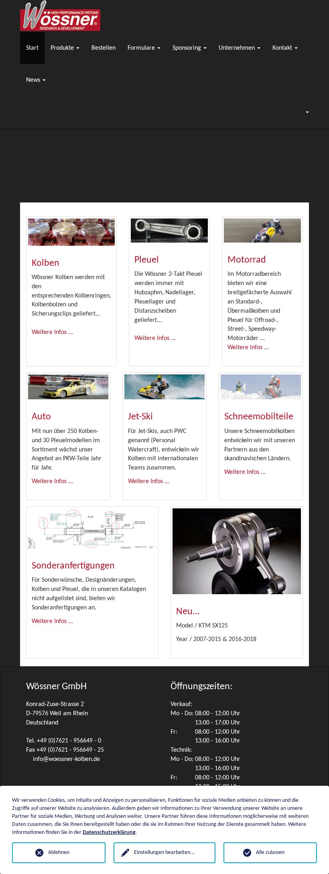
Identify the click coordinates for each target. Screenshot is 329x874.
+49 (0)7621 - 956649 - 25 (70, 750)
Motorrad (246, 260)
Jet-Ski (140, 417)
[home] (60, 16)
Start (32, 48)
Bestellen (103, 48)
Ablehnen (58, 853)
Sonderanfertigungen (73, 566)
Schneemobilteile (258, 417)
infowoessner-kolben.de (66, 759)
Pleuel (146, 260)
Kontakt (283, 48)
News (34, 80)
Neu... (188, 612)
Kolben (45, 263)
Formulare (142, 48)
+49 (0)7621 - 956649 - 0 (69, 741)
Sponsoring (188, 48)
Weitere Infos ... (52, 332)
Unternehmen (237, 48)
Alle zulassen (270, 853)
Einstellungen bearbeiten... (164, 853)
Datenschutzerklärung (109, 832)
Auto (41, 417)
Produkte (63, 48)
